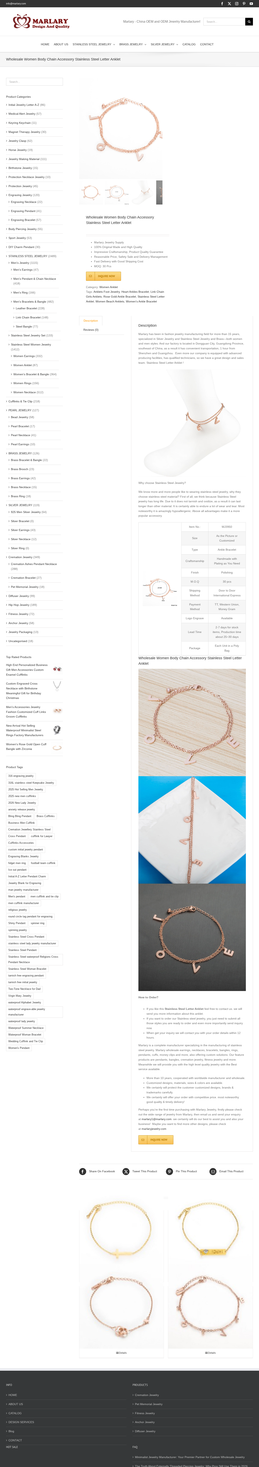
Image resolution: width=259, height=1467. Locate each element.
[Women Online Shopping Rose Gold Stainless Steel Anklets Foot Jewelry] (121, 1306)
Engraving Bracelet (23, 220)
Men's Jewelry (20, 262)
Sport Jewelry (17, 238)
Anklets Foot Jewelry (106, 291)
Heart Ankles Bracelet (135, 291)
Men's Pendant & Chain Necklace (34, 278)
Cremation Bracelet (23, 577)
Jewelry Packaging (20, 632)
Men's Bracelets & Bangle (29, 301)
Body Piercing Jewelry (22, 229)
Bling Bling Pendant (19, 816)
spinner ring (37, 923)
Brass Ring (18, 496)
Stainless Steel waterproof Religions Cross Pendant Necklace (33, 959)
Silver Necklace (21, 539)
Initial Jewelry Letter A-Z (23, 104)
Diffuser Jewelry (18, 596)
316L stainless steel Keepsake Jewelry (31, 782)
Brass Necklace (21, 487)
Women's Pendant (19, 1048)
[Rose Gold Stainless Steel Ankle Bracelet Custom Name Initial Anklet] (210, 1306)
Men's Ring (20, 292)
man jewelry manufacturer (23, 889)
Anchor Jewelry (18, 623)
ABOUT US (15, 1404)
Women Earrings (24, 356)
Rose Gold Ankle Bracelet (119, 296)
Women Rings (22, 383)
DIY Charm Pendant (21, 247)
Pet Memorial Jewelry (24, 586)
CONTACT (15, 1440)
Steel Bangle (24, 326)
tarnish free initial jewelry (22, 982)
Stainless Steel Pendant (22, 950)
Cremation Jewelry (20, 557)
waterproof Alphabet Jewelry (24, 1002)
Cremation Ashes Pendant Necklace (34, 564)
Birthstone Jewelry (20, 168)
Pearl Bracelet (20, 426)
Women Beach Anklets (110, 301)
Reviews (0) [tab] (91, 329)
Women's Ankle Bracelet (141, 301)
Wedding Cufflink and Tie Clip (25, 1041)
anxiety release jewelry (21, 809)
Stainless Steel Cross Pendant (26, 936)
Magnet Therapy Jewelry (24, 132)
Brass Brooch (19, 469)
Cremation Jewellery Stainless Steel (29, 829)
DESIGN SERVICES (21, 1422)
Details (123, 1352)
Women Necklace (24, 392)
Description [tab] (91, 320)
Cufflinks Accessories (21, 843)
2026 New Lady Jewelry (22, 802)
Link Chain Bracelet (28, 317)
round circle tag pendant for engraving (30, 916)
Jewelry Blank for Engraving (24, 883)
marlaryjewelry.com (154, 1128)
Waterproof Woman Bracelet (24, 1034)
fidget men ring (17, 863)
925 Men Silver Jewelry (26, 512)
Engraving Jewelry (20, 195)
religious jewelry (17, 909)
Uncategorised (17, 641)
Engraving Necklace (23, 202)
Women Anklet (108, 287)
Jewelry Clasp (17, 140)
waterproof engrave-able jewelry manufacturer (26, 1012)
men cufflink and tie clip (44, 896)
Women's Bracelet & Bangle (31, 374)
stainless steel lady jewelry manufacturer (32, 943)
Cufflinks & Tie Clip (20, 401)
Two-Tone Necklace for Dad (24, 989)
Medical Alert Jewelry (21, 113)
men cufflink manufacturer (23, 903)
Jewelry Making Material (23, 159)
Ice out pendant (17, 869)
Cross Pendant (17, 836)
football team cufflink (43, 863)
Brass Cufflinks (46, 816)
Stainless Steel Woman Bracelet (27, 969)
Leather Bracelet (26, 308)
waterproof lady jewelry (21, 1021)
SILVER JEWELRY (20, 505)
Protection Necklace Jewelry (26, 177)
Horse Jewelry (17, 150)
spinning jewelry (17, 930)
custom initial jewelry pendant (25, 849)
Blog (11, 1431)
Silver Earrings (20, 530)
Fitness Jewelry (18, 614)
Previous (82, 128)
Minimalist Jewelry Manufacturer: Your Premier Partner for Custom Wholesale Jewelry (190, 1457)
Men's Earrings (23, 269)
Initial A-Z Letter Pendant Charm (27, 876)
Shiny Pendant (16, 923)
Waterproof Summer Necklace (26, 1028)
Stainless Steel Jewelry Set (28, 335)
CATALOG (15, 1413)
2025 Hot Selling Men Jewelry (25, 789)
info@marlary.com (16, 3)
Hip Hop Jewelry (18, 604)
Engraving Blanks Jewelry (23, 856)
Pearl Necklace (20, 435)
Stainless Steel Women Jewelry (31, 344)
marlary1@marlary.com (157, 1119)
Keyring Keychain (19, 122)
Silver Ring (18, 548)
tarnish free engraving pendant (26, 975)
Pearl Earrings (20, 444)
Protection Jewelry (20, 186)
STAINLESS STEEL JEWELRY (27, 256)
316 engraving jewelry (21, 776)
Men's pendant (16, 896)
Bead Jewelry (19, 417)
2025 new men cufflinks (22, 796)
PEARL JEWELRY (19, 410)
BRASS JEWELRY (20, 453)
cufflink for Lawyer (41, 836)
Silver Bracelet (20, 521)
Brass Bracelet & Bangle (26, 460)
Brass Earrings (20, 478)
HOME (12, 1395)
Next (159, 128)
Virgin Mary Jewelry (19, 995)
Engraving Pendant (23, 211)
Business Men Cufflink (21, 822)
